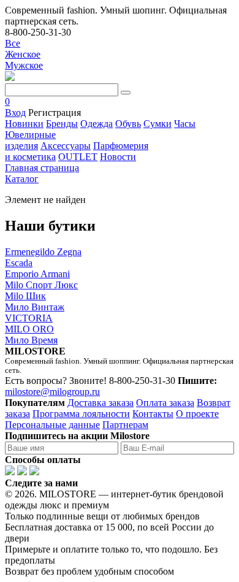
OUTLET (77, 156)
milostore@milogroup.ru (52, 391)
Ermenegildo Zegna (43, 252)
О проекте (197, 413)
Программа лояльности (81, 413)
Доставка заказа (100, 402)
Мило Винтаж (34, 307)
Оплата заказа (165, 402)
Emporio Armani (37, 274)
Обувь (128, 123)
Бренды (62, 123)
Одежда (96, 123)
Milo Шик (25, 296)
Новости (118, 156)
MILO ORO (29, 329)
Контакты (152, 413)
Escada (18, 263)
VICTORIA (29, 318)
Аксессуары (65, 145)
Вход (15, 112)
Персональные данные (52, 424)
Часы (184, 123)
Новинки (24, 123)
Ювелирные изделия (30, 140)
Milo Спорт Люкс (41, 285)
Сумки (157, 123)
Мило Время (31, 340)
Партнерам (125, 424)
